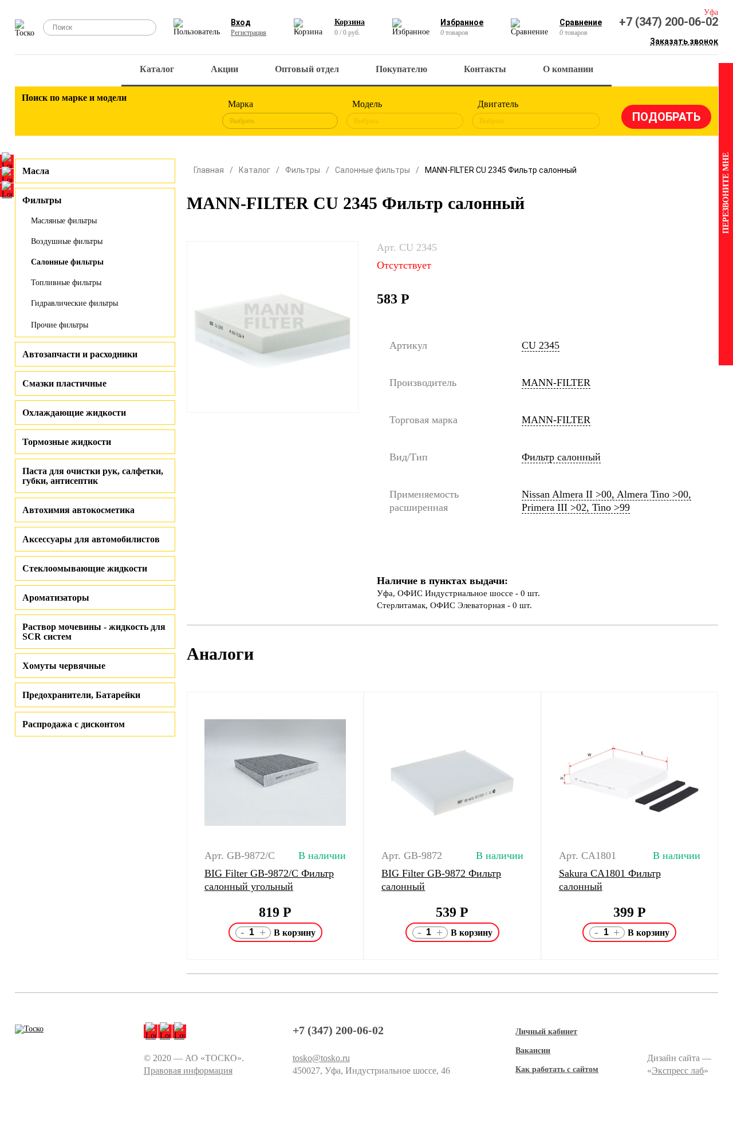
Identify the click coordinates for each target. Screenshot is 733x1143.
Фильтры (302, 170)
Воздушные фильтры (67, 241)
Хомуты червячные (63, 666)
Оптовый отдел (307, 69)
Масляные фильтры (64, 220)
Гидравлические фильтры (74, 303)
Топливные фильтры (66, 282)
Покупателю (401, 69)
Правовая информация (188, 1070)
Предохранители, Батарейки (81, 695)
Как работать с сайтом (556, 1069)
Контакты (485, 69)
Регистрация (248, 33)
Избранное (461, 22)
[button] (179, 825)
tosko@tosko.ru (321, 1058)
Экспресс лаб (678, 1070)
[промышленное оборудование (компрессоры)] (193, 114)
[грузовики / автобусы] (99, 114)
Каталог (157, 69)
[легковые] (36, 114)
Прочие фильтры (59, 325)
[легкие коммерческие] (67, 114)
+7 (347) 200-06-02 (668, 22)
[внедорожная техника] (162, 114)
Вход (241, 22)
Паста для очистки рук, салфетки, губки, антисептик (92, 476)
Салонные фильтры (67, 262)
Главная (209, 170)
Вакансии (532, 1050)
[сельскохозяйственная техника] (130, 114)
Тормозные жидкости (66, 442)
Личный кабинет (546, 1031)
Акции (224, 69)
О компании (568, 69)
